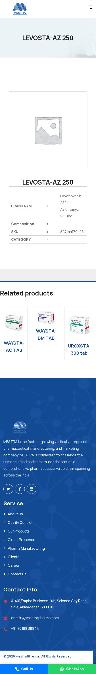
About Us (15, 514)
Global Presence (21, 539)
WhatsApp (74, 668)
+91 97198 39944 (25, 628)
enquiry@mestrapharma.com (35, 617)
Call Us (27, 668)
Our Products (19, 531)
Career (14, 565)
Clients (13, 556)
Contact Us (17, 574)
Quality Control (20, 522)
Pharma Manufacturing (26, 548)
